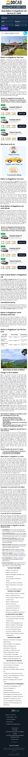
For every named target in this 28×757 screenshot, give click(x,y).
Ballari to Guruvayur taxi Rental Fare (15, 616)
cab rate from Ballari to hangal (13, 631)
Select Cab (22, 113)
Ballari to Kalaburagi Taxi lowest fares (12, 656)
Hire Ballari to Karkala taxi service (11, 650)
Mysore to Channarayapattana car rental (13, 675)
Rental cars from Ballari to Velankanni (15, 612)
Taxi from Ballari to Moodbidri (10, 654)
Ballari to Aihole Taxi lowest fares (14, 627)
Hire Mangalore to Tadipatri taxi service (13, 696)
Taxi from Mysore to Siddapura (11, 677)
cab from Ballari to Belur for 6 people (15, 593)
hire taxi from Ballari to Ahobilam (14, 582)
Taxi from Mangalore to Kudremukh (12, 700)
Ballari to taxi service (11, 604)
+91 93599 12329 (21, 556)
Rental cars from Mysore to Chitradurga (13, 663)
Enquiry (5, 7)
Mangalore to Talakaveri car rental (12, 698)
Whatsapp (24, 43)
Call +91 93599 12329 (18, 7)
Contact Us (13, 714)
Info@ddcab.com (14, 742)
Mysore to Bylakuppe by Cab (10, 667)
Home (2, 33)
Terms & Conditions (11, 719)
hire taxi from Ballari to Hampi (13, 629)
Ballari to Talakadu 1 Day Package (14, 625)
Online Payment (10, 717)
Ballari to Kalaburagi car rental (10, 652)
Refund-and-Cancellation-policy (13, 724)
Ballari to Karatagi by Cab (9, 646)
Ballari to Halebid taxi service (13, 595)
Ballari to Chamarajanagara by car (14, 623)
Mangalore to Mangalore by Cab (11, 692)
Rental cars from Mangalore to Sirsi (12, 686)
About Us (8, 714)
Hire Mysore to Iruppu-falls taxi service (13, 673)
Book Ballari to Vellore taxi (9, 648)
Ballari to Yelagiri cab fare (12, 601)
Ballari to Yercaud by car (12, 572)
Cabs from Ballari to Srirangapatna (12, 644)
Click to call (25, 35)
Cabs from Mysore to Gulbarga (11, 665)
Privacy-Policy (10, 721)
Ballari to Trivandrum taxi (12, 570)
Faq (15, 717)
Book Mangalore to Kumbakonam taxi (12, 694)
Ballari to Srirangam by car (12, 610)
